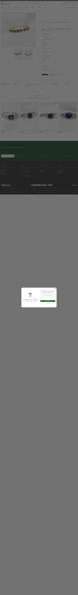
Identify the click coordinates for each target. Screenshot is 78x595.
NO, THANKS (48, 303)
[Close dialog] (55, 288)
